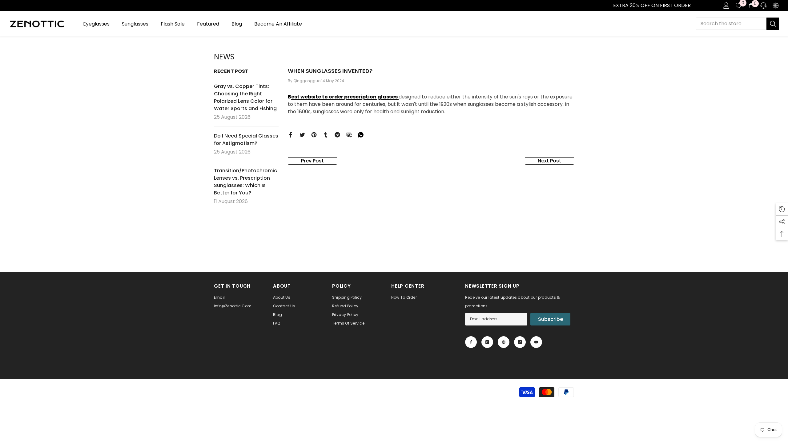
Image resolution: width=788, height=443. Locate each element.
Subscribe (550, 319)
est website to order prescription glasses (345, 96)
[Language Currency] (776, 5)
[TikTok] (520, 342)
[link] (6, 5)
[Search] (737, 24)
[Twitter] (302, 134)
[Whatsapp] (361, 134)
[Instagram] (487, 342)
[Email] (349, 134)
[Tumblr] (325, 134)
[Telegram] (337, 134)
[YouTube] (536, 342)
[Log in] (726, 5)
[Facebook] (290, 134)
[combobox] (731, 24)
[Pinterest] (314, 134)
